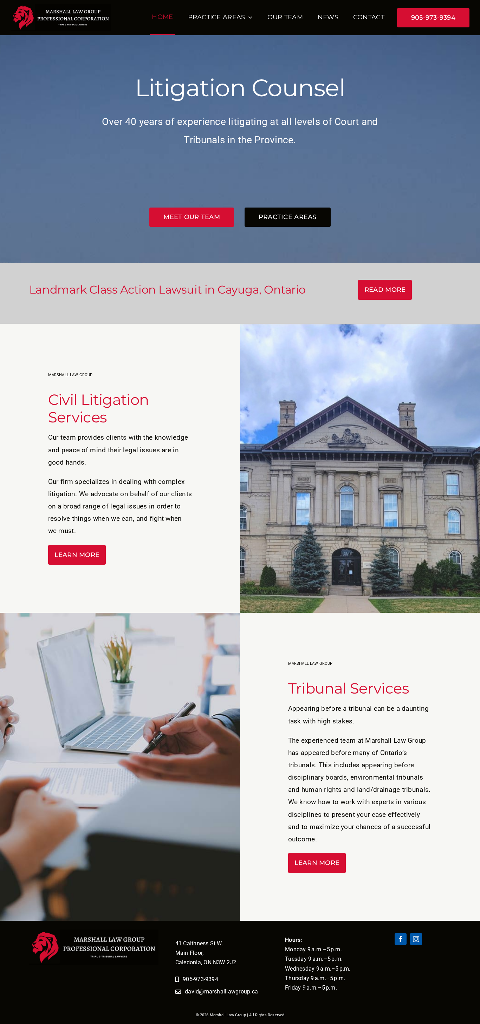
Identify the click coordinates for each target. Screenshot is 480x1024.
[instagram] (416, 939)
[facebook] (401, 939)
